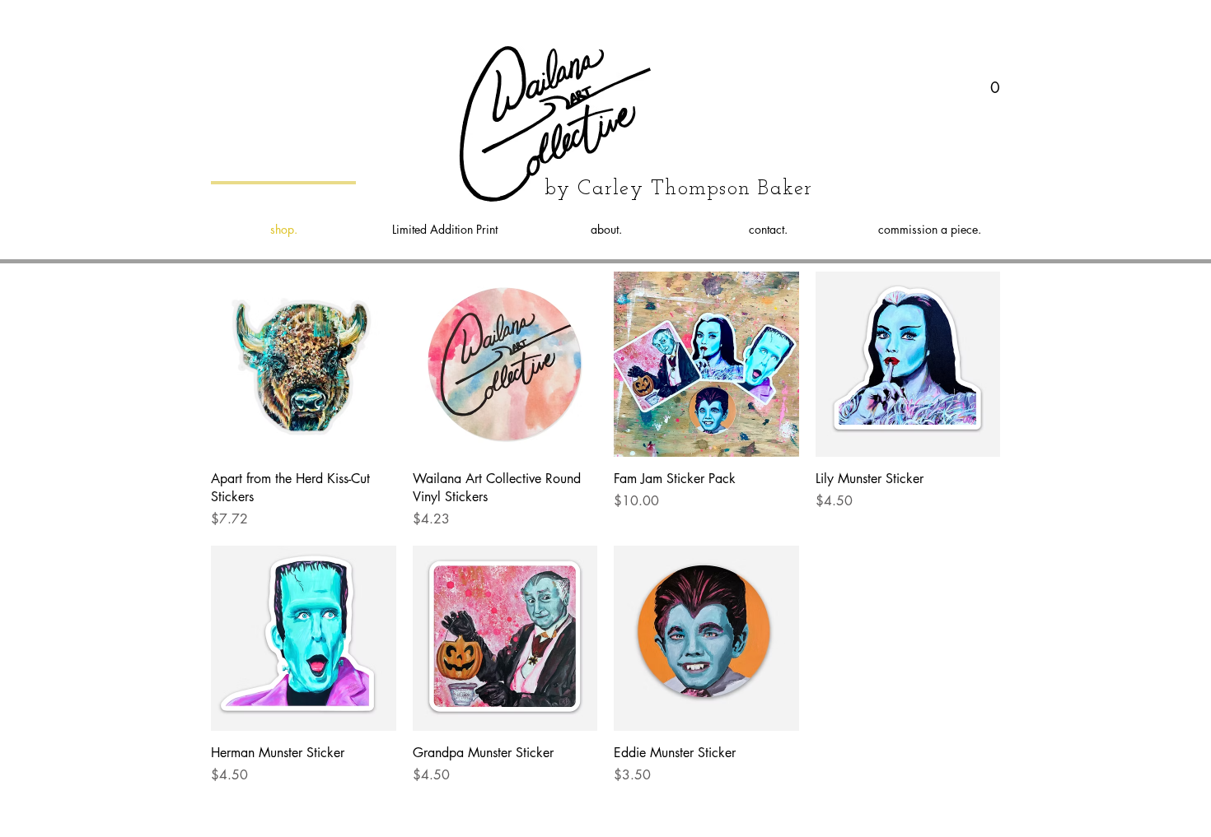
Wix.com (716, 815)
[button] (995, 83)
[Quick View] (303, 364)
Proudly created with (643, 815)
